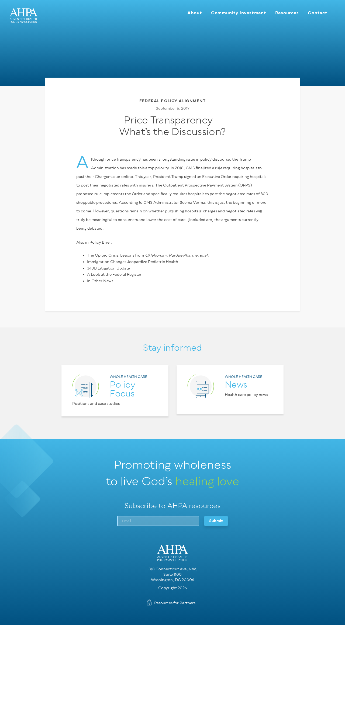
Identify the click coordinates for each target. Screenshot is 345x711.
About (194, 13)
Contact (317, 13)
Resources (287, 13)
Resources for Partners (174, 603)
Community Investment (238, 13)
